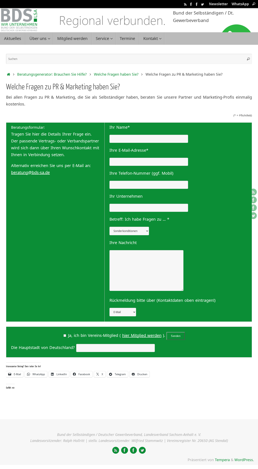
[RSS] (185, 4)
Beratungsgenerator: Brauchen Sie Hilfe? (52, 74)
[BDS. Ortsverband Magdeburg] (197, 4)
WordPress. (244, 459)
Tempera (222, 459)
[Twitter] (202, 4)
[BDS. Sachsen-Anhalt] (191, 4)
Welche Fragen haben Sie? (116, 74)
